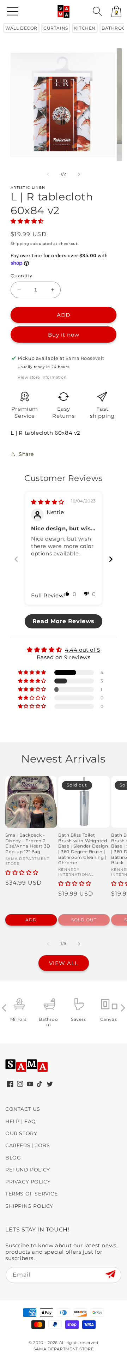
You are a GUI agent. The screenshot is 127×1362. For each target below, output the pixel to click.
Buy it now (63, 334)
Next (121, 1007)
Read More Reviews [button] (63, 621)
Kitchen (85, 28)
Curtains (55, 28)
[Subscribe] (110, 1275)
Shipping (20, 243)
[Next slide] (110, 559)
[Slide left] (48, 174)
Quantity (21, 275)
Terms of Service (31, 1194)
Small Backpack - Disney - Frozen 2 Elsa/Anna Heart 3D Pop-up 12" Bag (27, 843)
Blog (13, 1158)
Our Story (21, 1133)
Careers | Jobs (27, 1145)
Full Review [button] (47, 595)
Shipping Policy (29, 1206)
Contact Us (22, 1109)
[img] (47, 502)
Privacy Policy (27, 1182)
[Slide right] (79, 174)
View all (63, 963)
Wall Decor (21, 28)
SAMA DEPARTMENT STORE (64, 1348)
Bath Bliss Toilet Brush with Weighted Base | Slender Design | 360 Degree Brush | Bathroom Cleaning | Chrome (83, 848)
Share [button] (26, 454)
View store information (42, 377)
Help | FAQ (20, 1121)
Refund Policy (27, 1170)
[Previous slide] (16, 559)
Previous (5, 1007)
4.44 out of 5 (82, 649)
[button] (97, 11)
